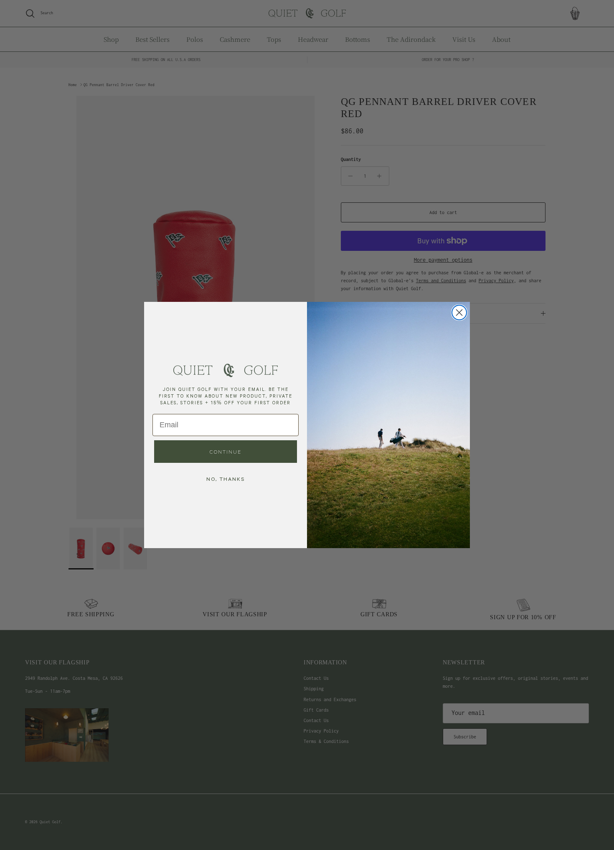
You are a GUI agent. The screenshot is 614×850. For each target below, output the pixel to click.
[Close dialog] (459, 312)
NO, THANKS (225, 478)
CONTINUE (225, 451)
